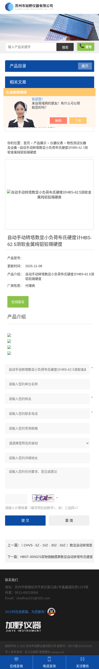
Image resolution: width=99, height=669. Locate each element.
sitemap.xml (57, 652)
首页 (26, 143)
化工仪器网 (31, 652)
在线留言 (18, 302)
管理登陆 (44, 652)
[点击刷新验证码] (43, 498)
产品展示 (40, 143)
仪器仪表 (56, 143)
